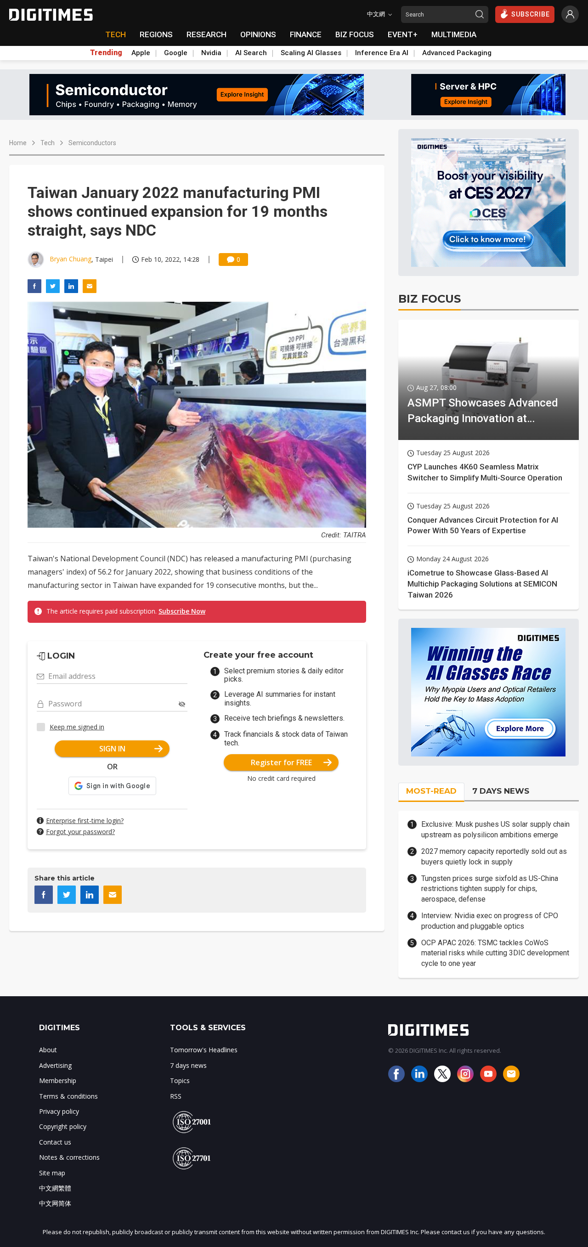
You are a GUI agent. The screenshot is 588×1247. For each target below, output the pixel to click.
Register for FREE (281, 762)
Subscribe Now (181, 611)
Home (18, 143)
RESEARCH (206, 34)
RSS (175, 1096)
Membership (57, 1080)
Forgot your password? (80, 831)
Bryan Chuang (70, 258)
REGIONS (156, 34)
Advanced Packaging (457, 53)
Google (175, 53)
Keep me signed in (77, 726)
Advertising (55, 1065)
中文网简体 (55, 1203)
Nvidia (211, 53)
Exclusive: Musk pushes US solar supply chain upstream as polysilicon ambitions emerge (495, 829)
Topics (180, 1080)
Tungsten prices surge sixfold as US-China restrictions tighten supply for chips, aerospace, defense (489, 888)
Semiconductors (92, 143)
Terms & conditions (68, 1096)
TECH (115, 34)
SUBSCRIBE (530, 14)
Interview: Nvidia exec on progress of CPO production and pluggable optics (489, 920)
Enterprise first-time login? (85, 820)
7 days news (188, 1065)
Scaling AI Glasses (311, 53)
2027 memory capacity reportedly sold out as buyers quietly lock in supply (494, 856)
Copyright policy (62, 1126)
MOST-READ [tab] (431, 791)
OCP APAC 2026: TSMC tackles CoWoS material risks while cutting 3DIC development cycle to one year (495, 953)
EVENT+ (403, 34)
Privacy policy (59, 1111)
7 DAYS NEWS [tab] (500, 791)
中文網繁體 (55, 1188)
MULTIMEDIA (453, 34)
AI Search (251, 53)
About (48, 1049)
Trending (106, 53)
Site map (52, 1172)
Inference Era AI (381, 53)
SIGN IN (112, 749)
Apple (140, 53)
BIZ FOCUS (354, 34)
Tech (47, 143)
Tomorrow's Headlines (203, 1049)
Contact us (55, 1142)
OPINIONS (258, 34)
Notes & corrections (69, 1157)
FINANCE (306, 34)
